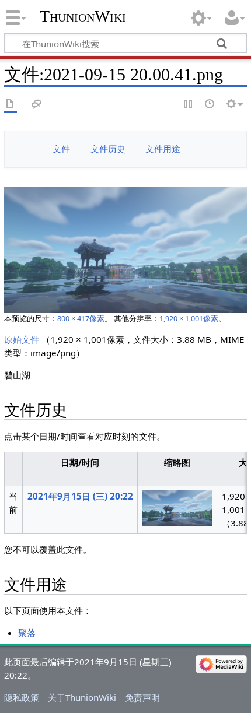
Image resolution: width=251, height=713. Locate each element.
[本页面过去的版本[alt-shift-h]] (210, 104)
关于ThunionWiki (82, 697)
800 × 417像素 (80, 318)
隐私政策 (21, 697)
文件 (61, 148)
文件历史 (108, 148)
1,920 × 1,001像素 (188, 318)
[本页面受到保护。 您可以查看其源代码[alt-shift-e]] (188, 104)
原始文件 (21, 339)
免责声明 (142, 697)
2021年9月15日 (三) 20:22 (80, 496)
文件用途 (162, 148)
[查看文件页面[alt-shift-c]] (10, 104)
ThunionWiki (83, 16)
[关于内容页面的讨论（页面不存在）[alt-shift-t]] (36, 104)
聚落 (27, 632)
